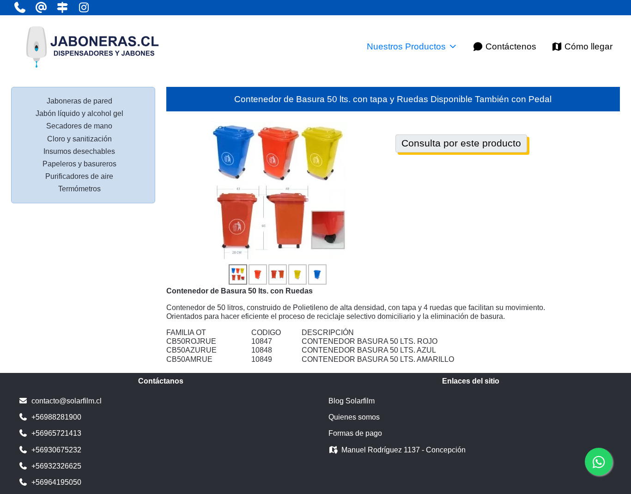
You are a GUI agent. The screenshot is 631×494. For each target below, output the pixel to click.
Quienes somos (354, 417)
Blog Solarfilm (351, 401)
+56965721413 (56, 433)
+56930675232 (56, 450)
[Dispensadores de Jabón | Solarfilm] (92, 46)
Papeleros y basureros (79, 164)
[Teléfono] (20, 7)
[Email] (41, 7)
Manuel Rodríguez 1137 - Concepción (403, 450)
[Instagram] (84, 7)
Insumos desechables (79, 151)
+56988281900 (56, 417)
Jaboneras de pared (79, 101)
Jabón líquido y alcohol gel (79, 113)
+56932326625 (56, 466)
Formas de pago (355, 433)
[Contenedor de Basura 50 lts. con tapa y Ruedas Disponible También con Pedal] (278, 190)
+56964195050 (56, 482)
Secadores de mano (79, 126)
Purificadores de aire (79, 176)
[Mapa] (62, 7)
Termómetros (79, 189)
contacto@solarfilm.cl (66, 401)
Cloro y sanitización (79, 139)
